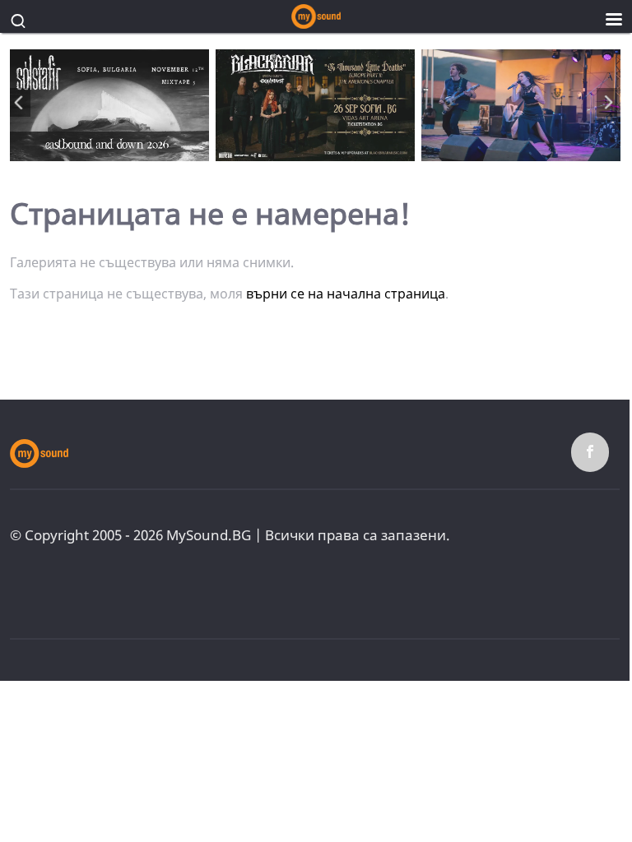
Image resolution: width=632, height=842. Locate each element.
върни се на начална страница (345, 294)
